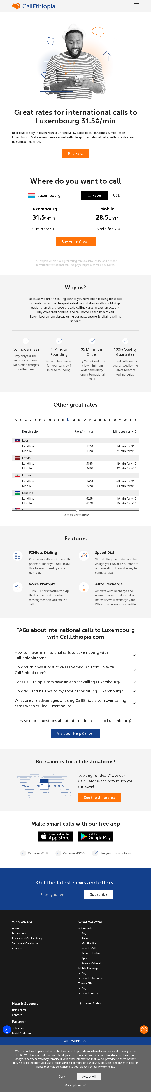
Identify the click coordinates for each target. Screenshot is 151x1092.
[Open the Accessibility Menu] (7, 1029)
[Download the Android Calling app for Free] (95, 836)
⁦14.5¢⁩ (90, 481)
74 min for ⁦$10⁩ (126, 446)
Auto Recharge (109, 584)
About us (17, 948)
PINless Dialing (43, 552)
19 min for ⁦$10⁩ (126, 464)
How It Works (90, 993)
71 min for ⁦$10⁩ (126, 451)
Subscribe (98, 894)
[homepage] (72, 6)
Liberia (27, 510)
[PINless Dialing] (17, 555)
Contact (17, 1015)
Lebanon (28, 475)
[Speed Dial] (84, 555)
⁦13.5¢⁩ (90, 446)
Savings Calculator (92, 963)
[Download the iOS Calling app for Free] (55, 836)
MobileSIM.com (21, 1033)
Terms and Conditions (25, 943)
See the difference (100, 797)
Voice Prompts (42, 584)
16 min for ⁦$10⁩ (126, 498)
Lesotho (27, 493)
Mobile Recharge (88, 968)
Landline (28, 446)
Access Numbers (92, 953)
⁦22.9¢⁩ (90, 486)
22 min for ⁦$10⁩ (126, 468)
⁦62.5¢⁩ (90, 498)
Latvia (26, 458)
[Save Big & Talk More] (44, 786)
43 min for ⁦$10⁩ (126, 486)
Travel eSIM (85, 983)
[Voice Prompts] (17, 587)
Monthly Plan (89, 943)
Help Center (19, 1010)
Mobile (27, 451)
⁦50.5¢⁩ (90, 464)
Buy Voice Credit (75, 241)
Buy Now (75, 153)
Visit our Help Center (75, 733)
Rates (85, 938)
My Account (19, 933)
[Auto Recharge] (84, 587)
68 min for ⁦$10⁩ (126, 481)
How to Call (89, 948)
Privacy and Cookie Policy (27, 938)
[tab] (15, 419)
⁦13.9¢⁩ (90, 451)
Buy (84, 933)
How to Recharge (92, 978)
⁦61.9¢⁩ (90, 503)
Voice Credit (85, 928)
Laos (25, 440)
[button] (136, 6)
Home (15, 928)
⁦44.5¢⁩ (90, 468)
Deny (62, 1076)
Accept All (89, 1076)
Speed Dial (104, 552)
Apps (84, 958)
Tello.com (18, 1028)
